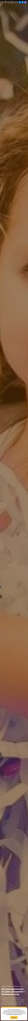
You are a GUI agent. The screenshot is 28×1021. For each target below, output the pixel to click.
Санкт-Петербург (12, 1)
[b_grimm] (20, 2)
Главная (3, 986)
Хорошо (14, 1017)
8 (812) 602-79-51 (12, 3)
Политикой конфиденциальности (14, 1014)
